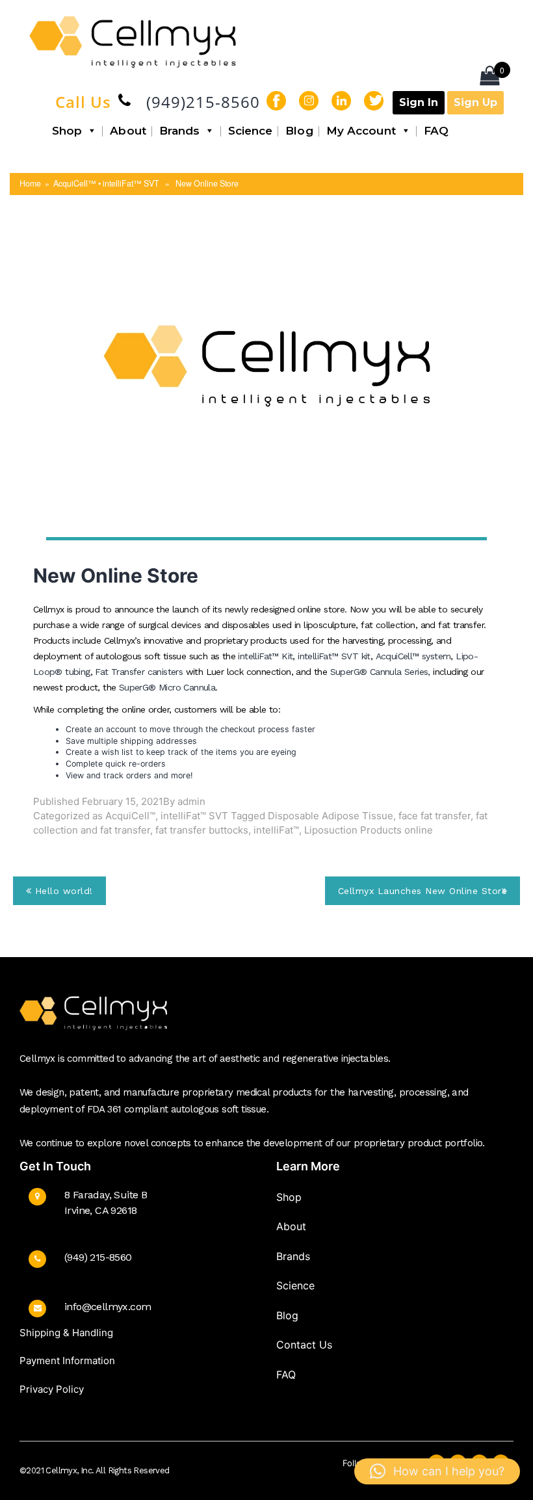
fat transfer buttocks (201, 830)
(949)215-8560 (203, 101)
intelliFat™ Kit (265, 656)
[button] (437, 1471)
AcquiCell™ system (413, 656)
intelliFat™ (276, 830)
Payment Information (67, 1360)
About (128, 130)
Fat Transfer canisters (139, 671)
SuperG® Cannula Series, (382, 671)
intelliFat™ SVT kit (334, 656)
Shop (67, 130)
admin (191, 801)
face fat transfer (434, 815)
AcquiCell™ (130, 815)
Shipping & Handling (66, 1332)
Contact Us (304, 1344)
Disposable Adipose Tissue (330, 815)
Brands (179, 130)
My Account (361, 130)
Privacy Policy (52, 1389)
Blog (299, 130)
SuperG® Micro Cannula (167, 687)
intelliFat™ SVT (194, 815)
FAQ (436, 130)
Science (250, 130)
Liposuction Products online (368, 830)
